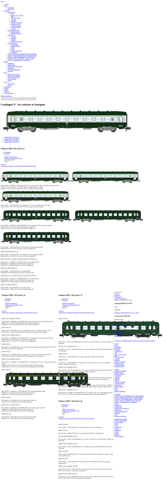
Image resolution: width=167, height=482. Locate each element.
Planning (6, 91)
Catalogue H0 (11, 12)
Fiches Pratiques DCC (14, 77)
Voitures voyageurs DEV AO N (13, 158)
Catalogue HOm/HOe (14, 30)
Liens (5, 82)
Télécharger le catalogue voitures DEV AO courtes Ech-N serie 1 (19, 166)
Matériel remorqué (16, 33)
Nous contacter (119, 334)
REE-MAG (11, 9)
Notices (10, 80)
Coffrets (13, 29)
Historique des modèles (14, 76)
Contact (6, 88)
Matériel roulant (15, 46)
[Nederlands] (19, 98)
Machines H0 (11, 65)
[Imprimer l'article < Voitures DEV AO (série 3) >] (65, 299)
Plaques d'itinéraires (16, 51)
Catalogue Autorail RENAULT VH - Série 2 (127, 312)
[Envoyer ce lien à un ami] (6, 154)
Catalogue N (11, 35)
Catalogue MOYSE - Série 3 (122, 325)
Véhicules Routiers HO (14, 69)
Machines (13, 21)
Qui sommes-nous (119, 331)
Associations (11, 83)
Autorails (13, 19)
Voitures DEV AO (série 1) (11, 137)
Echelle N (10, 71)
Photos (6, 62)
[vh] (116, 307)
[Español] (14, 98)
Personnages (14, 44)
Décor (13, 47)
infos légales (118, 333)
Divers (13, 49)
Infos (5, 73)
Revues (10, 85)
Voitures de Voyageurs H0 (15, 66)
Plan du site (118, 336)
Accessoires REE (12, 43)
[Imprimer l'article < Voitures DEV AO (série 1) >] (7, 152)
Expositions (11, 7)
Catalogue (7, 11)
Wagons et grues (15, 24)
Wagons (13, 40)
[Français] (3, 98)
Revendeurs (7, 87)
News (5, 6)
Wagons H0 (11, 68)
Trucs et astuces (12, 79)
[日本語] (22, 98)
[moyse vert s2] (119, 319)
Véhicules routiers (16, 26)
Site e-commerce (8, 93)
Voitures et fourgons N (10, 157)
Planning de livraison (13, 74)
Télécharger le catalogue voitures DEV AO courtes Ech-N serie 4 (76, 418)
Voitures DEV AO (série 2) (11, 139)
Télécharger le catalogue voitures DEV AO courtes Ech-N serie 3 (76, 312)
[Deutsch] (8, 98)
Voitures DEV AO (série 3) (11, 140)
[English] (6, 98)
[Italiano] (11, 98)
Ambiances (11, 63)
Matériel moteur (15, 32)
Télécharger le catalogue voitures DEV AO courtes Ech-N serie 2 (19, 312)
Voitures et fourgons (16, 22)
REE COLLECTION (17, 15)
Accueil (6, 4)
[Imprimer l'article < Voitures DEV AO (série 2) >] (8, 299)
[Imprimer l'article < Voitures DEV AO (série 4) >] (65, 405)
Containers (14, 52)
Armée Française (15, 27)
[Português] (17, 98)
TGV (12, 14)
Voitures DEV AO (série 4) (11, 142)
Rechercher (118, 328)
